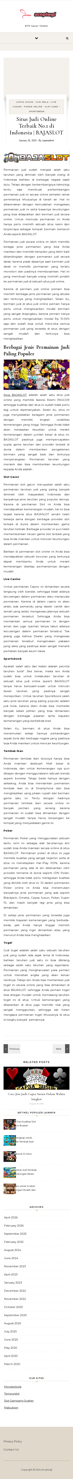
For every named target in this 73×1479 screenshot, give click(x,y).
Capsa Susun (24, 102)
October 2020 (13, 1307)
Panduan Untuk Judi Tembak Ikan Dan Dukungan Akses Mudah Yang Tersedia (20, 1172)
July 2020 (10, 1331)
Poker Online (33, 107)
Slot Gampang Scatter (19, 1400)
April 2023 (11, 1274)
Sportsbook (37, 111)
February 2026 (14, 1225)
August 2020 (12, 1323)
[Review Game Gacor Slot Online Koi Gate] (61, 1048)
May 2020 (10, 1347)
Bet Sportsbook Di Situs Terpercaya (18, 1155)
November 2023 (15, 1266)
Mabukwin (11, 1407)
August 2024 (12, 1250)
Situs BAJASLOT (15, 395)
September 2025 (15, 1233)
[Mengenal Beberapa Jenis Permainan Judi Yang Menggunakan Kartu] (11, 1048)
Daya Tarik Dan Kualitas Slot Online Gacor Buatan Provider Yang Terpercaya (20, 1124)
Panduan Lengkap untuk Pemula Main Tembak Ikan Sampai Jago (19, 1140)
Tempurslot (11, 1393)
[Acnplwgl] (36, 14)
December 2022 (15, 1290)
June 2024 (11, 1258)
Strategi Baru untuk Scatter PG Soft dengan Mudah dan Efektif (20, 1188)
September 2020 (15, 1315)
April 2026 (11, 1217)
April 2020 (11, 1356)
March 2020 (12, 1364)
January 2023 (13, 1282)
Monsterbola (12, 1386)
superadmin (48, 140)
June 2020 (11, 1339)
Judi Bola (42, 102)
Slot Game (51, 107)
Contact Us (11, 1449)
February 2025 (14, 1242)
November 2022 (15, 1299)
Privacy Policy (13, 1441)
